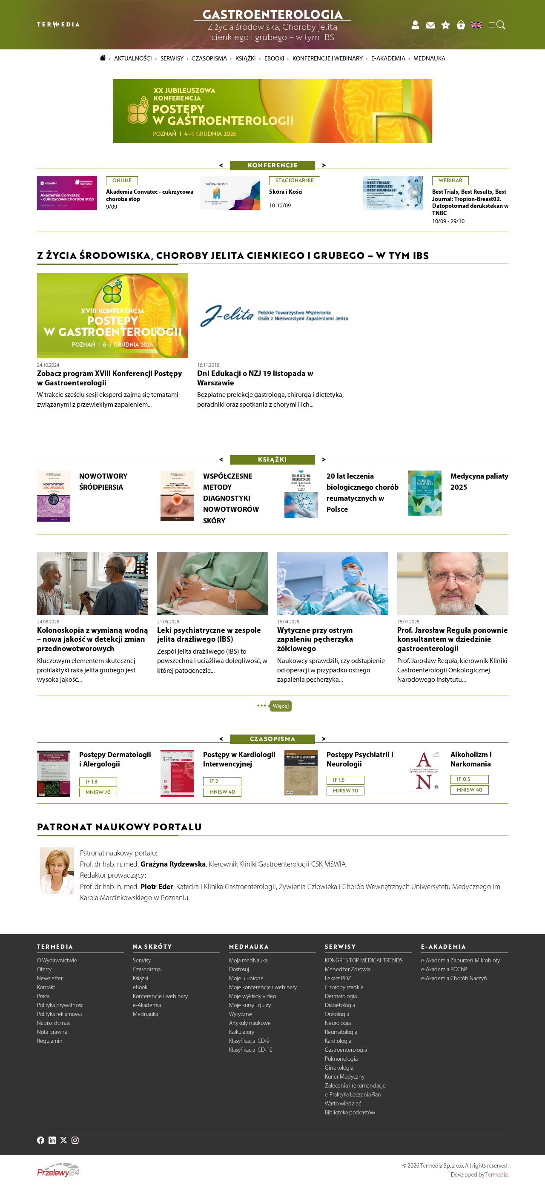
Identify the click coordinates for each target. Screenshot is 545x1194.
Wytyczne (240, 1014)
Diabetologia (340, 1005)
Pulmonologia (341, 1058)
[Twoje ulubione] (446, 25)
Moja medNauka (248, 960)
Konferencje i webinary (160, 996)
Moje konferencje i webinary (263, 987)
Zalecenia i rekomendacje (355, 1085)
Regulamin (50, 1041)
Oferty (44, 969)
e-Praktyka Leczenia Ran (353, 1094)
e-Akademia (147, 1005)
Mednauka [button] (429, 58)
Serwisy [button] (172, 58)
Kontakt (46, 987)
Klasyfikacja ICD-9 (249, 1041)
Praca (43, 996)
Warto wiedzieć (343, 1103)
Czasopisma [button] (209, 58)
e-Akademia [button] (388, 58)
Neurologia (338, 1023)
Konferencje (273, 165)
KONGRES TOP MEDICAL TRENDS (364, 960)
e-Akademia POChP (444, 969)
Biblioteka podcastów (350, 1112)
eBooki (274, 58)
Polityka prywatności (61, 1005)
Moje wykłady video (252, 996)
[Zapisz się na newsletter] (430, 25)
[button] (496, 24)
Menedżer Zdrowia (347, 969)
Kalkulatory (241, 1032)
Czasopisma (147, 969)
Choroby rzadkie (344, 987)
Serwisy (142, 960)
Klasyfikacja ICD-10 (250, 1049)
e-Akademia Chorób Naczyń (454, 978)
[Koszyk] (461, 25)
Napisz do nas (53, 1023)
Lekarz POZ (338, 978)
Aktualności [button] (133, 58)
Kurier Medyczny (344, 1076)
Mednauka (145, 1014)
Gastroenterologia (346, 1049)
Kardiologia (338, 1041)
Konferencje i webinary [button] (328, 58)
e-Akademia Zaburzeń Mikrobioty (460, 960)
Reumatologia (341, 1032)
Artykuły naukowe (250, 1023)
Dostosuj (239, 969)
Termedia (496, 1174)
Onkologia (337, 1014)
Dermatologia (341, 996)
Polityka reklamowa (59, 1014)
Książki (245, 58)
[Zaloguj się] (415, 25)
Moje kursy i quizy (250, 1005)
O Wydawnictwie (57, 960)
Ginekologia (339, 1067)
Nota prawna (52, 1032)
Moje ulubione (246, 978)
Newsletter (50, 978)
